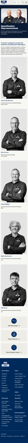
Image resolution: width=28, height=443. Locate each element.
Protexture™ (5, 387)
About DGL (17, 403)
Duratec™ (4, 378)
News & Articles (19, 401)
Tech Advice (5, 425)
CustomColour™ (19, 378)
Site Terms (16, 436)
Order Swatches (19, 387)
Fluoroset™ (4, 385)
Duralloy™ (4, 376)
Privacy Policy (10, 436)
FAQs (3, 413)
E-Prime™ (4, 380)
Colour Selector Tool (20, 376)
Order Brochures (19, 384)
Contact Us (22, 436)
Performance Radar (7, 419)
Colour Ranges (18, 374)
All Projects (18, 395)
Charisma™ (4, 374)
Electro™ (4, 383)
